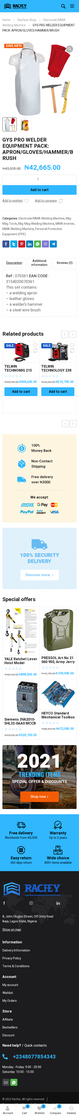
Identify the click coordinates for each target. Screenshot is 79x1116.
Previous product (65, 423)
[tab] (14, 263)
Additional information (39, 263)
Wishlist (40, 1109)
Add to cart (39, 190)
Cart (25, 1109)
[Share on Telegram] (53, 243)
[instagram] (31, 902)
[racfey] (15, 6)
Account (8, 1113)
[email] (5, 1082)
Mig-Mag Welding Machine (36, 223)
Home (6, 20)
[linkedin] (58, 902)
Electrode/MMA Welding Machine (42, 218)
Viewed (71, 1113)
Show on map (11, 929)
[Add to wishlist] (26, 201)
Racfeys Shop (27, 20)
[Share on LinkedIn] (29, 243)
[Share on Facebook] (5, 243)
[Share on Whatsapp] (37, 243)
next (72, 334)
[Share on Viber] (45, 243)
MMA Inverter (65, 223)
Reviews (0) (65, 263)
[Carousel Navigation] (68, 334)
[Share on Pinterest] (21, 243)
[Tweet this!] (13, 243)
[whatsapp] (13, 1082)
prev (64, 334)
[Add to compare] (61, 201)
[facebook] (4, 902)
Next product (73, 423)
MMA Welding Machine (18, 229)
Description (14, 263)
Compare (55, 1109)
